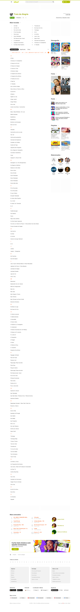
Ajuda (53, 570)
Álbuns (12, 575)
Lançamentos (14, 581)
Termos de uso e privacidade (58, 573)
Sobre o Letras (55, 577)
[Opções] (26, 18)
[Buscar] (53, 2)
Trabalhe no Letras (56, 579)
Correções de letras (36, 577)
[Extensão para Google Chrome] (28, 590)
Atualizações (13, 579)
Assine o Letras (35, 579)
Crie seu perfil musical (36, 570)
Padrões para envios (56, 581)
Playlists (12, 577)
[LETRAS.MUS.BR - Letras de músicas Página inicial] (16, 2)
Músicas (12, 570)
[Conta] (69, 2)
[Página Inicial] (10, 554)
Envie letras (34, 575)
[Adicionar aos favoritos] (23, 18)
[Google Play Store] (13, 590)
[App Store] (20, 590)
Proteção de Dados (56, 575)
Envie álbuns (34, 573)
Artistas (12, 573)
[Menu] (11, 2)
